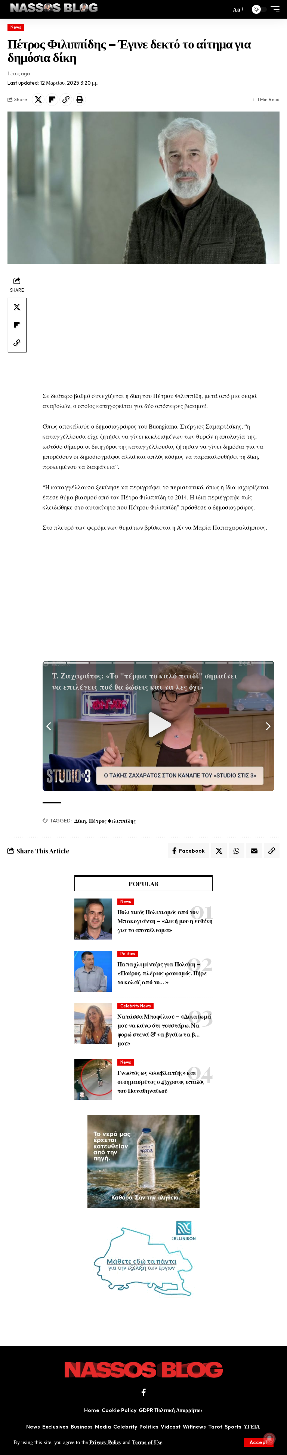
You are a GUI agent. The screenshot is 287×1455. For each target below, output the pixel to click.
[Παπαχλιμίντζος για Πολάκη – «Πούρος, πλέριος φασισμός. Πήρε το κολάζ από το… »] (93, 971)
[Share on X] (38, 99)
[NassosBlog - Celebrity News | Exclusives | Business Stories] (54, 9)
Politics (127, 953)
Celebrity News (135, 1006)
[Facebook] (143, 1392)
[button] (259, 1442)
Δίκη (80, 820)
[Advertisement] (158, 327)
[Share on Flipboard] (52, 99)
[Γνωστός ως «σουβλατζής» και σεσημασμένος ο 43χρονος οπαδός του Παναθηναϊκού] (93, 1079)
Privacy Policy (105, 1442)
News (15, 27)
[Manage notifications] (269, 1439)
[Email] (254, 850)
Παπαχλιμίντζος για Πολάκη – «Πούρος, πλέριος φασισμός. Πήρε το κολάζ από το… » (162, 973)
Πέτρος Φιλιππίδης (112, 820)
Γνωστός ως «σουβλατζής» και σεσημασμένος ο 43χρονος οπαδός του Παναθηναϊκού (160, 1081)
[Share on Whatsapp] (236, 850)
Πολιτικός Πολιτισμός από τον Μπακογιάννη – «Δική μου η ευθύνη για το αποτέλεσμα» (165, 921)
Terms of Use (147, 1442)
